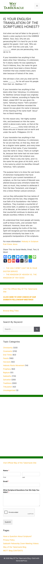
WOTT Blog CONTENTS (13, 551)
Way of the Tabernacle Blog (14, 547)
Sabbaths (7, 376)
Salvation (7, 380)
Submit (8, 522)
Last (23, 477)
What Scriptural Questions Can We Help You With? (21, 491)
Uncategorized (9, 390)
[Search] (37, 329)
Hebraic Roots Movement (13, 365)
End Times (7, 355)
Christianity (8, 348)
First (4, 477)
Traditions (7, 383)
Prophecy (7, 369)
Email (6, 481)
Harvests (7, 362)
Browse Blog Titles (11, 311)
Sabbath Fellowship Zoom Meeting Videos (21, 543)
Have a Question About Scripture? (17, 536)
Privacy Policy (9, 540)
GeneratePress (21, 561)
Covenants (7, 351)
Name (6, 470)
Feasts (6, 358)
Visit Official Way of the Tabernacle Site (19, 463)
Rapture (6, 373)
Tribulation (7, 387)
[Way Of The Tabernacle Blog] (13, 6)
